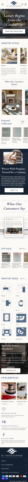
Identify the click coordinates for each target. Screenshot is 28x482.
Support (5, 468)
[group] (8, 393)
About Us (14, 190)
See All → (23, 278)
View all (22, 122)
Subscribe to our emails (10, 472)
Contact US (11, 371)
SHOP (3, 461)
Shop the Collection (14, 31)
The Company (7, 465)
